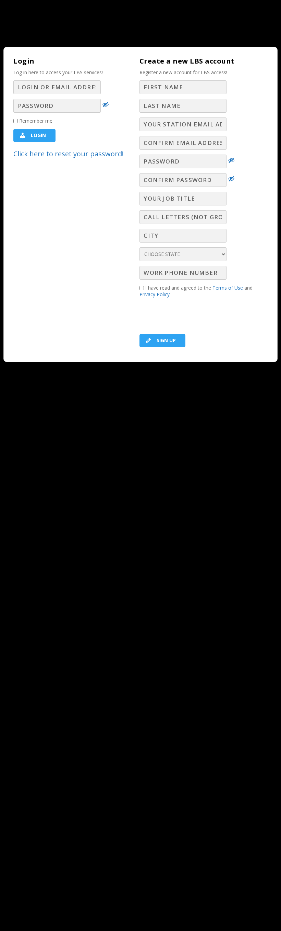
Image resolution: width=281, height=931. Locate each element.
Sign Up (165, 340)
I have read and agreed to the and (196, 291)
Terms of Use (227, 287)
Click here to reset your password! (68, 153)
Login (37, 135)
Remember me (35, 120)
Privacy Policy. (155, 294)
